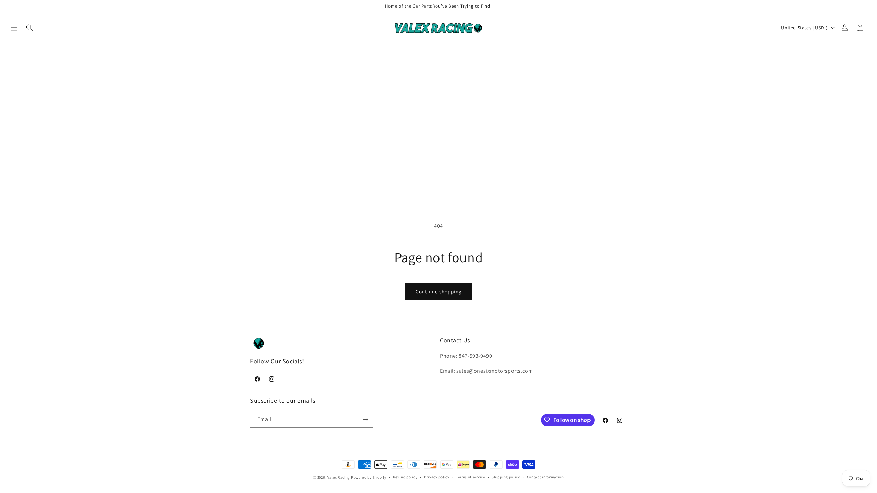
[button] (14, 27)
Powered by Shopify (368, 477)
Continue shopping (439, 291)
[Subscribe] (365, 420)
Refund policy (405, 477)
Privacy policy (436, 477)
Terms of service (470, 477)
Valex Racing (338, 477)
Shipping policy (506, 477)
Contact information (545, 477)
